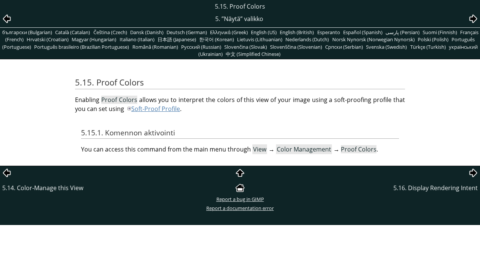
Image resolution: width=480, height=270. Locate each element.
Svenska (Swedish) (386, 47)
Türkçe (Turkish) (428, 47)
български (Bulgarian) (27, 32)
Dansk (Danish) (147, 32)
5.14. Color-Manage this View (42, 188)
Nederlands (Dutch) (307, 39)
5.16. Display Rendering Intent (435, 188)
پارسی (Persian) (403, 32)
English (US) (264, 32)
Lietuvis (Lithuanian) (259, 39)
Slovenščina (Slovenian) (296, 47)
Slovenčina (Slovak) (245, 47)
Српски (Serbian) (344, 47)
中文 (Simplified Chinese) (253, 54)
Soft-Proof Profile (155, 109)
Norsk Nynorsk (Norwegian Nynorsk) (373, 39)
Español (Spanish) (362, 32)
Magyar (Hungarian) (94, 39)
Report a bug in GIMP (240, 199)
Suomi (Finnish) (440, 32)
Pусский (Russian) (201, 47)
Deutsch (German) (186, 32)
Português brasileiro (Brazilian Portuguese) (81, 47)
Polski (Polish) (433, 39)
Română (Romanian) (155, 47)
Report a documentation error (240, 208)
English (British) (297, 32)
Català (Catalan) (72, 32)
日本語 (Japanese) (177, 39)
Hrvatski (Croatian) (48, 39)
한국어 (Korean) (216, 39)
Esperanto (328, 32)
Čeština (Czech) (110, 32)
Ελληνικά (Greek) (229, 32)
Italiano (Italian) (137, 39)
